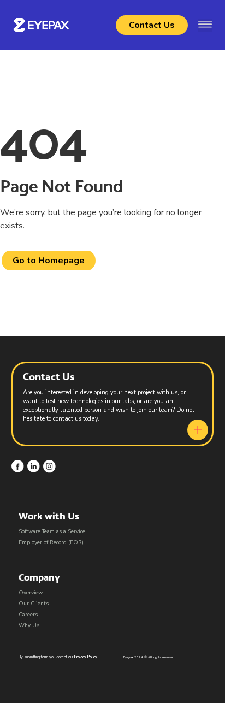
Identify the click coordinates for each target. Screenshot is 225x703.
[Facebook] (17, 466)
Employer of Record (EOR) (51, 542)
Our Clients (34, 603)
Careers (28, 614)
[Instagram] (49, 466)
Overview (31, 592)
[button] (205, 25)
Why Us (29, 625)
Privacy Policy (85, 656)
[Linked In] (33, 466)
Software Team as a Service (52, 531)
